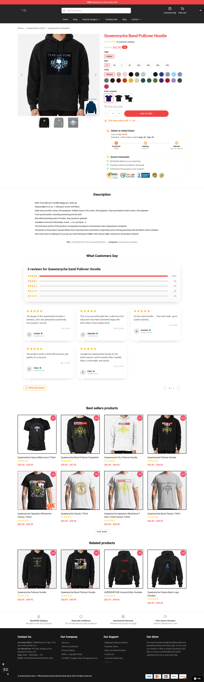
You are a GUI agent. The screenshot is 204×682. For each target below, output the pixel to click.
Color (106, 70)
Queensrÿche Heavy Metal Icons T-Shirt (37, 457)
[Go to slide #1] (44, 123)
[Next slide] (95, 75)
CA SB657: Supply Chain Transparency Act (79, 658)
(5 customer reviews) (125, 42)
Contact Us (109, 654)
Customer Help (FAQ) (113, 658)
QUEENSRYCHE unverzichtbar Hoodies (123, 592)
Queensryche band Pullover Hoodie (78, 592)
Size (106, 61)
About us (65, 642)
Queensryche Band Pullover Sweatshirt (80, 457)
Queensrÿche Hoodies (58, 28)
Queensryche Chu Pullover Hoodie (120, 457)
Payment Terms (111, 646)
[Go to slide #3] (73, 123)
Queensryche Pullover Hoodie (162, 457)
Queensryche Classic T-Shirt (74, 513)
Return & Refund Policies (115, 650)
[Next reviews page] (178, 388)
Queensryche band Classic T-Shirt (164, 513)
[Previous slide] (22, 75)
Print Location (110, 91)
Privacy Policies (68, 650)
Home (20, 28)
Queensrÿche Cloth (36, 28)
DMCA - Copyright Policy (71, 654)
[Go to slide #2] (58, 123)
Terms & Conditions (69, 646)
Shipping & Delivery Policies (116, 642)
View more (102, 532)
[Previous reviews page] (164, 388)
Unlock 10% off (5, 669)
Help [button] (199, 679)
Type (106, 52)
